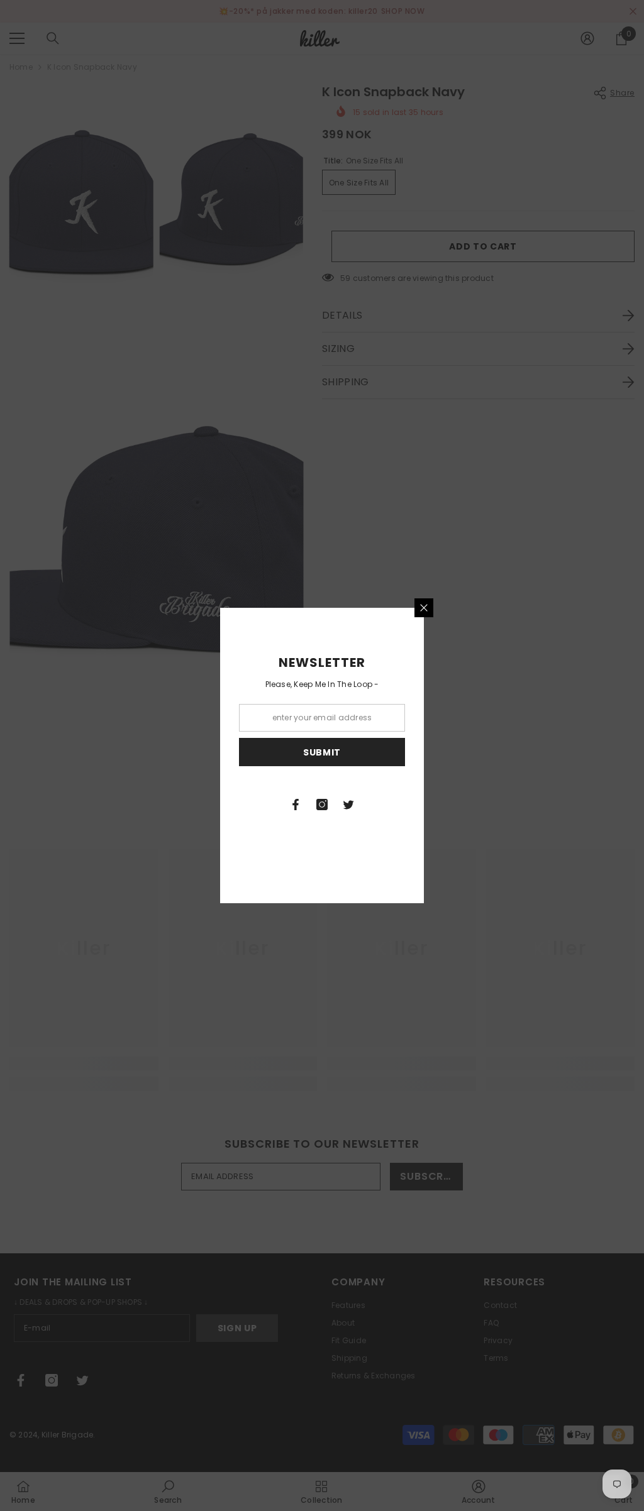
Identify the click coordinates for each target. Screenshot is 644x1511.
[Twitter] (348, 804)
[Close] (423, 607)
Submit (322, 752)
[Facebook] (295, 804)
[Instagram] (322, 804)
